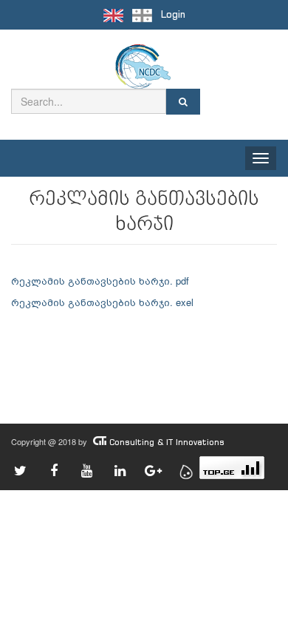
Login (173, 14)
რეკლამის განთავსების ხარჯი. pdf (100, 281)
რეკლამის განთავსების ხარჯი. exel (103, 302)
